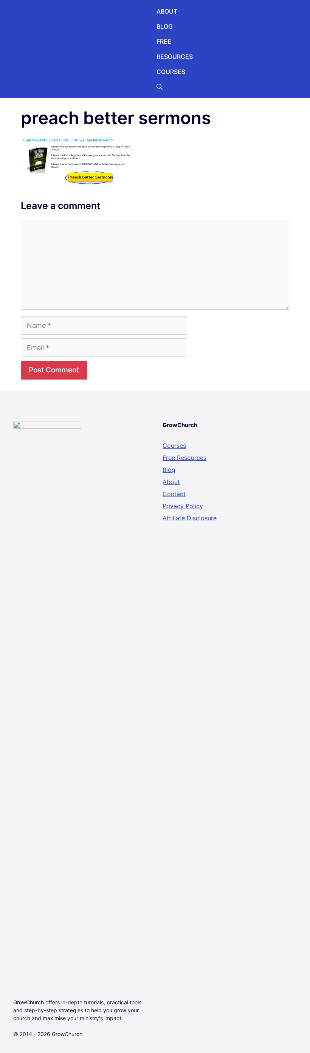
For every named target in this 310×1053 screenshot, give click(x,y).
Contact (174, 494)
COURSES (171, 71)
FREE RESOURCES (175, 49)
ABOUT (167, 11)
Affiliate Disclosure (190, 518)
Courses (174, 445)
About (171, 482)
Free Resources (184, 457)
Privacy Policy (183, 506)
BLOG (165, 26)
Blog (169, 469)
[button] (159, 86)
